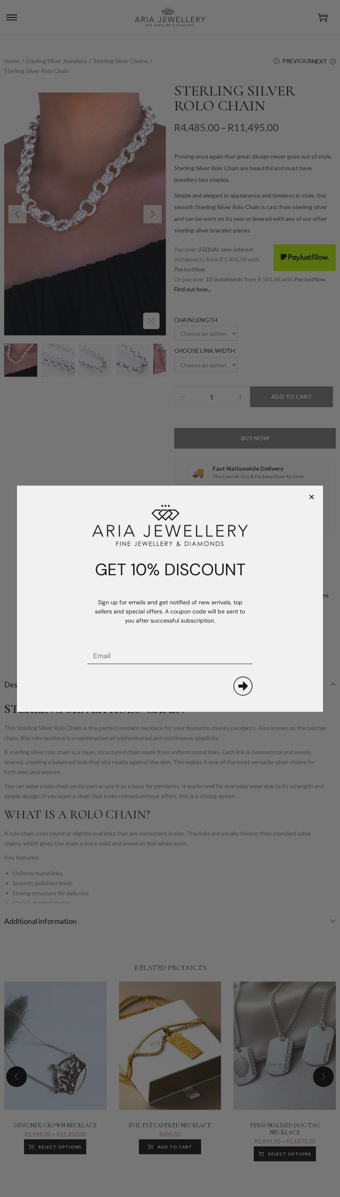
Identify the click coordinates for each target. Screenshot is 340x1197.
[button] (311, 497)
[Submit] (243, 686)
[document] (170, 598)
